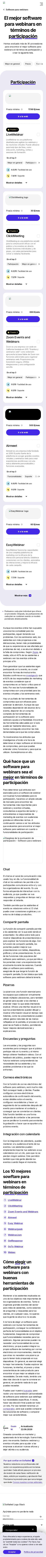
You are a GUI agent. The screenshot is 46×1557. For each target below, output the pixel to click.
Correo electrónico (8, 1517)
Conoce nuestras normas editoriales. (27, 1482)
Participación (31, 163)
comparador (9, 1409)
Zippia (35, 652)
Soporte (28, 476)
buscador (27, 1390)
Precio (28, 64)
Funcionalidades (14, 476)
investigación (32, 675)
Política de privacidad (33, 1552)
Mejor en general (12, 64)
